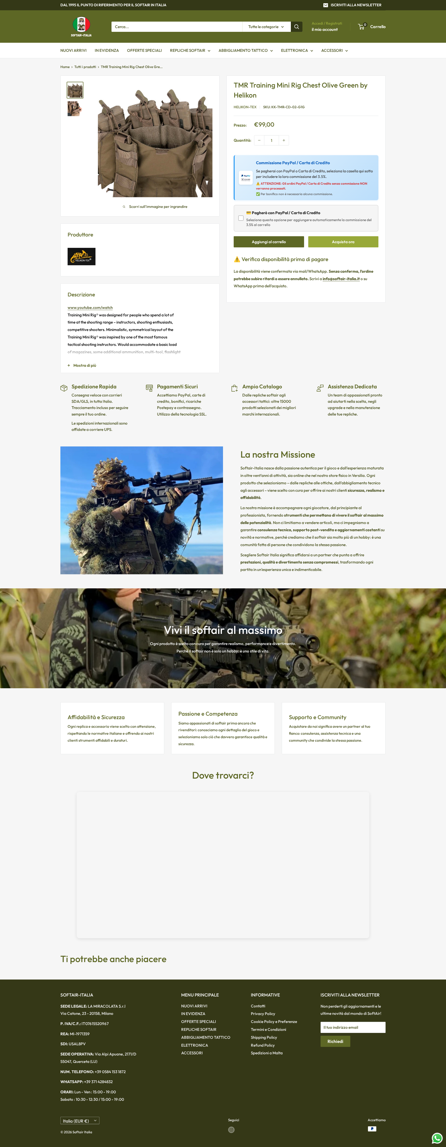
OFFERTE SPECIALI (144, 50)
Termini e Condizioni (268, 1029)
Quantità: (242, 140)
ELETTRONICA (294, 50)
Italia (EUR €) (76, 1121)
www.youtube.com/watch (90, 307)
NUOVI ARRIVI (73, 50)
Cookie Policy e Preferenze (274, 1021)
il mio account (325, 29)
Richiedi (335, 1041)
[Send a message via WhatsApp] (437, 1138)
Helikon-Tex (245, 107)
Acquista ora (343, 241)
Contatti (258, 1005)
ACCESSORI (332, 50)
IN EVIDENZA (107, 50)
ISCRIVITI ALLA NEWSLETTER (356, 5)
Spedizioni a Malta (267, 1052)
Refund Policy (263, 1045)
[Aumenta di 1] (284, 140)
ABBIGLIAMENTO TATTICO (243, 50)
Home (65, 67)
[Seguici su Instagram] (231, 1129)
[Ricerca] (296, 26)
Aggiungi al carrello (269, 241)
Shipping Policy (264, 1037)
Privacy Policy (263, 1013)
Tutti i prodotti (85, 67)
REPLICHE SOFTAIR (187, 50)
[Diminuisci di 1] (259, 140)
